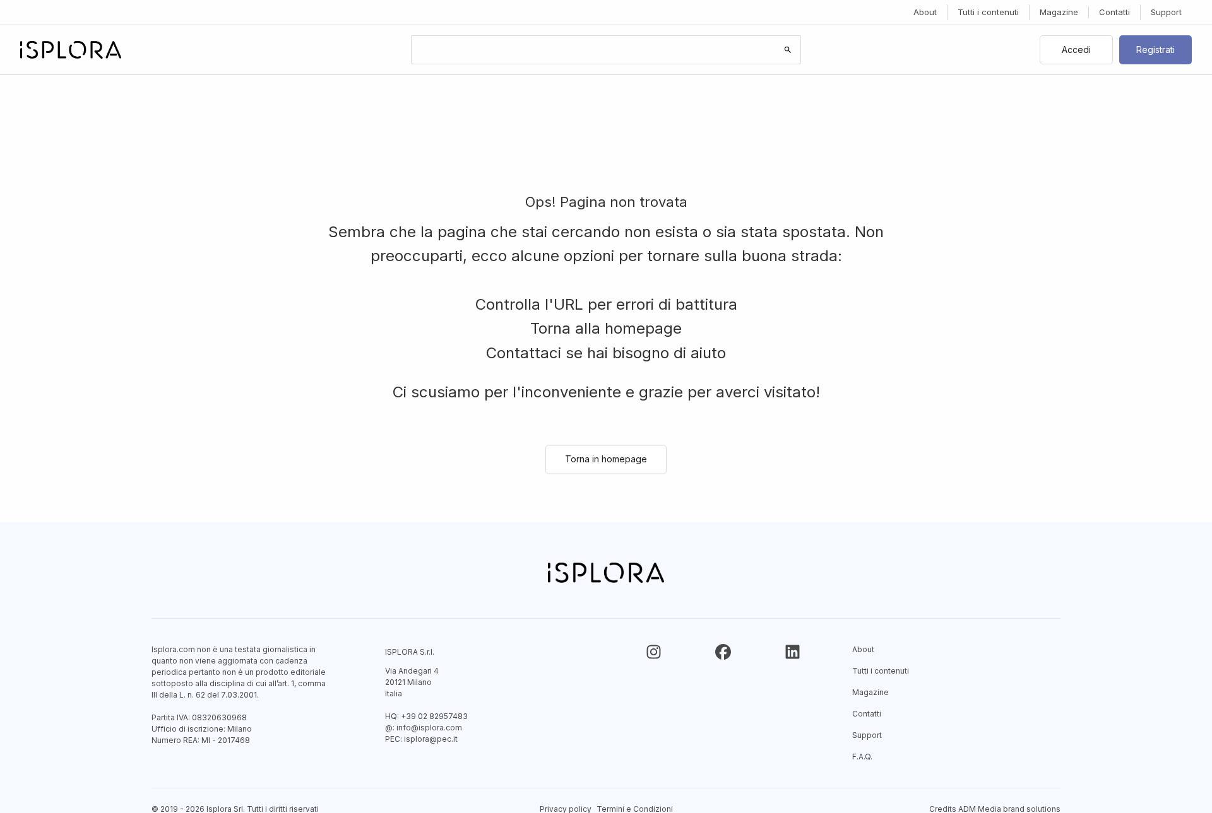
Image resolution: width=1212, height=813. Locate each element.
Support (1166, 12)
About (925, 12)
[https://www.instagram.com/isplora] (654, 652)
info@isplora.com (429, 727)
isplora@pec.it (431, 739)
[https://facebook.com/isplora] (723, 652)
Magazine (1059, 12)
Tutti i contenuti (988, 12)
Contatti (1114, 12)
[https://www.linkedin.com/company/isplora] (792, 652)
